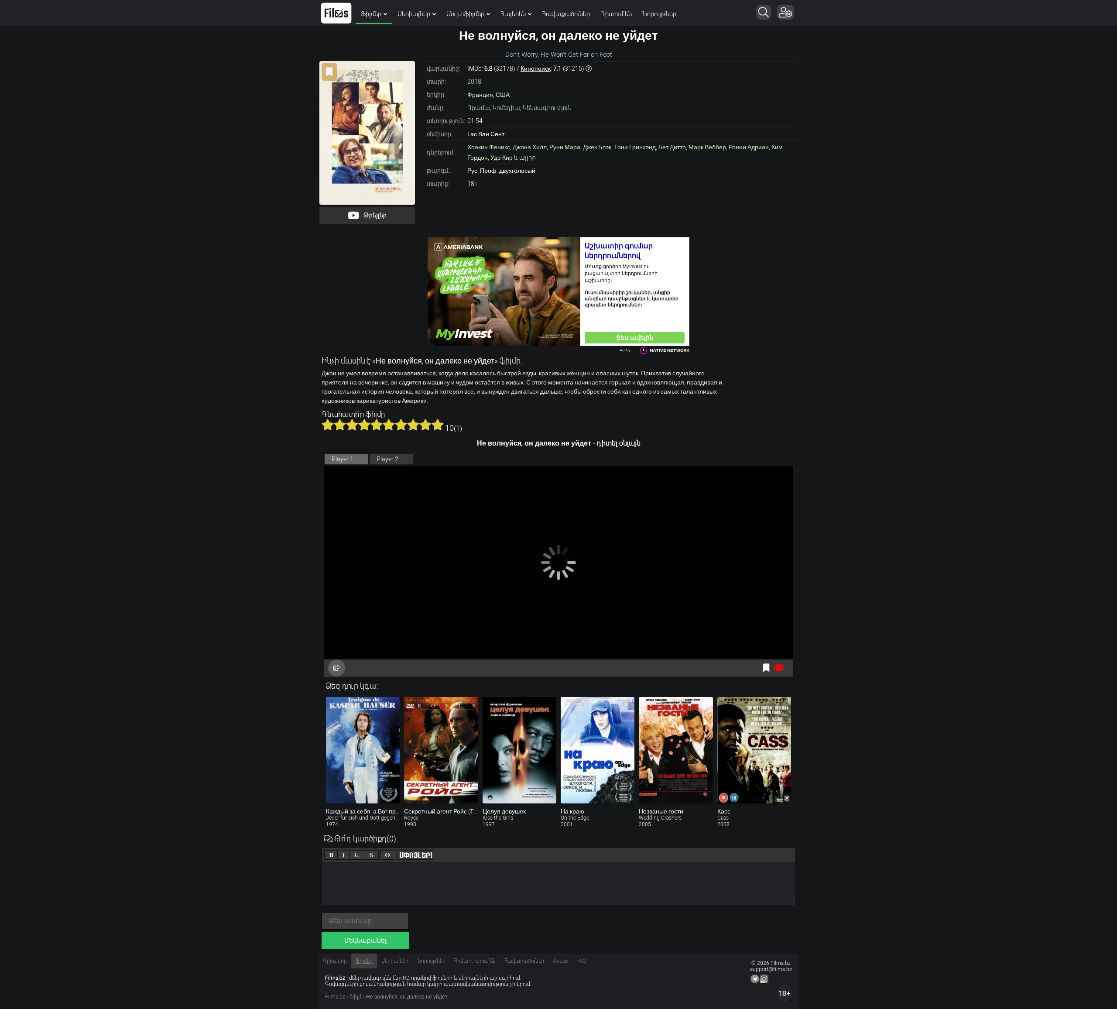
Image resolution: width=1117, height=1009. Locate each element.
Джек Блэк (597, 147)
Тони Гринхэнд (635, 147)
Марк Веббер (707, 147)
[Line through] (371, 855)
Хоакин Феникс (488, 147)
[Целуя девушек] (519, 750)
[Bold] (331, 855)
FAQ (581, 961)
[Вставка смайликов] (387, 855)
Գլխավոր (335, 961)
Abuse (560, 961)
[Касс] (754, 750)
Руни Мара (564, 147)
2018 (474, 81)
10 (438, 425)
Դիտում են (616, 14)
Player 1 (342, 459)
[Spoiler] (415, 855)
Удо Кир (501, 157)
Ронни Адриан (749, 147)
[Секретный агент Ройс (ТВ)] (441, 750)
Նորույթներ (659, 14)
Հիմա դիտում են (475, 961)
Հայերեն (513, 14)
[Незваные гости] (676, 750)
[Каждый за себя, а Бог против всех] (363, 750)
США (503, 94)
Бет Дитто (672, 147)
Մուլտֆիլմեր (465, 14)
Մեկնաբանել (365, 940)
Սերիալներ (413, 14)
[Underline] (356, 855)
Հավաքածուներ (566, 14)
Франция (480, 94)
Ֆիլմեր (371, 14)
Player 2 (387, 459)
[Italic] (343, 855)
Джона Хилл (530, 147)
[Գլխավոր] (336, 13)
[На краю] (597, 750)
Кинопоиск (536, 68)
